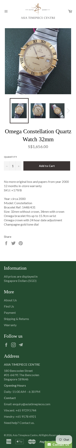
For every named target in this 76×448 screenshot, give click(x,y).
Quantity (10, 156)
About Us (10, 300)
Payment (10, 312)
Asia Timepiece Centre (25, 435)
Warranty (10, 325)
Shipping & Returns (16, 319)
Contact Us (60, 444)
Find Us (9, 306)
